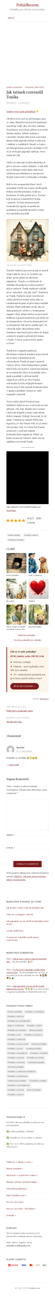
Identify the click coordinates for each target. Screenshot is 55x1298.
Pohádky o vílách (34, 1025)
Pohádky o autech (15, 1094)
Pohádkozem (27, 5)
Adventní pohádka (15, 1067)
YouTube (11, 510)
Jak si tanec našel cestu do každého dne (25, 907)
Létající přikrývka (14, 930)
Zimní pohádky (35, 1030)
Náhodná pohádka (26, 635)
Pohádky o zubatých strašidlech (22, 1071)
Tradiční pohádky (33, 1048)
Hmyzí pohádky (34, 1090)
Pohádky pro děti (34, 87)
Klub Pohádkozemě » (16, 1195)
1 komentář (24, 102)
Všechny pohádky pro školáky (27, 640)
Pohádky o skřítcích (16, 1039)
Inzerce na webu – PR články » (21, 1208)
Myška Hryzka (14, 721)
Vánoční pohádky (39, 1044)
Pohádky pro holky (35, 1057)
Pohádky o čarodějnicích (18, 1085)
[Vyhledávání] (46, 18)
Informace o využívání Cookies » (22, 1175)
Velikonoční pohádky (17, 1081)
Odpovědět (14, 764)
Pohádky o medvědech (17, 1076)
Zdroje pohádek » (14, 1168)
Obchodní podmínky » (17, 1188)
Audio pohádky (14, 87)
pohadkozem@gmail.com (18, 1245)
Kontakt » (11, 1215)
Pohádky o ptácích (16, 1057)
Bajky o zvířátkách (16, 1025)
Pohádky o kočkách (38, 1053)
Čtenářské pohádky (37, 1081)
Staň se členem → (24, 686)
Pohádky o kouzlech (33, 1035)
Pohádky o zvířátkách (34, 1011)
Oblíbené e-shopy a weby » (19, 1162)
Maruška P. (44, 699)
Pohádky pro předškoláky (19, 1021)
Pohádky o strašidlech (17, 1053)
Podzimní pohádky (36, 1062)
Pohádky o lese (14, 1035)
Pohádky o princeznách (18, 1044)
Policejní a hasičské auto (19, 710)
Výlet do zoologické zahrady (19, 914)
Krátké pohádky (14, 535)
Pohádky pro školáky (16, 540)
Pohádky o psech (15, 1048)
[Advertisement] (27, 51)
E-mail (10, 848)
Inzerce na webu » (15, 1202)
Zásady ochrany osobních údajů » (22, 1182)
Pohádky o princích (16, 1062)
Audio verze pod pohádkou (21, 111)
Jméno (10, 835)
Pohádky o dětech (31, 535)
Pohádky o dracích (16, 1090)
